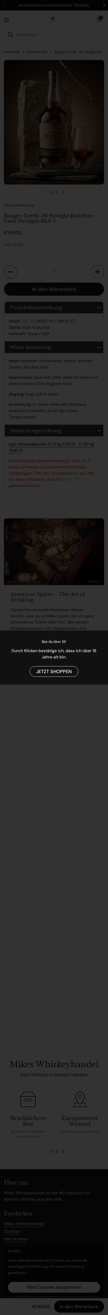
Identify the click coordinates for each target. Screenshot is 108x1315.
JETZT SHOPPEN (54, 671)
